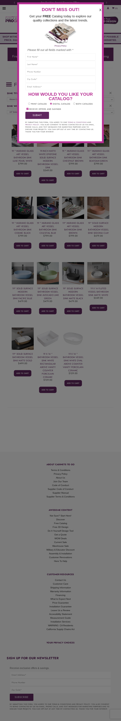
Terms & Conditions (77, 122)
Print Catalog (39, 104)
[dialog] (60, 360)
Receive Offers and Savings (45, 109)
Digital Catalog (61, 104)
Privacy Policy (60, 46)
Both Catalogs (84, 104)
